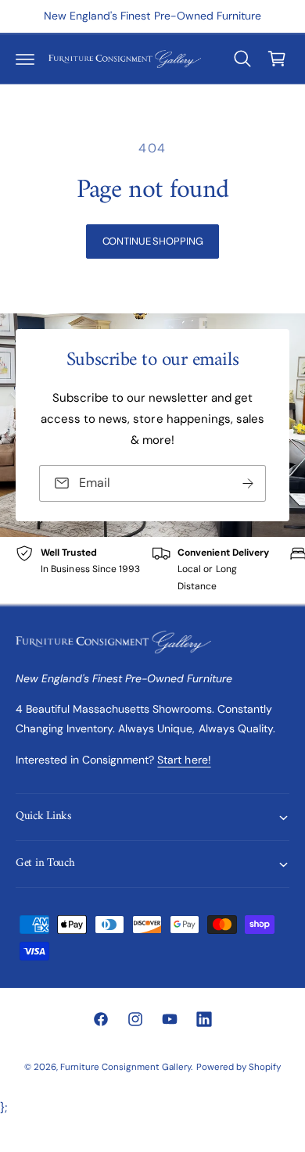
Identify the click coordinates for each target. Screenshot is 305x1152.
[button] (25, 58)
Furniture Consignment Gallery (125, 1067)
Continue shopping (152, 241)
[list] (152, 570)
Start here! (183, 760)
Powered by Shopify (238, 1067)
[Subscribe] (248, 483)
